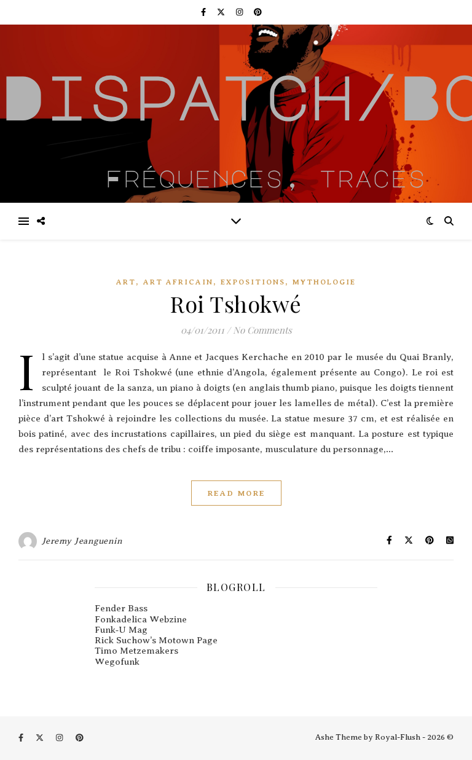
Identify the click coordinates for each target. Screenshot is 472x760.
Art (126, 282)
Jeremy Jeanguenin (82, 541)
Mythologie (324, 282)
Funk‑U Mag (121, 630)
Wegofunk (117, 662)
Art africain (178, 282)
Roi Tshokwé (236, 303)
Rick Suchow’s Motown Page (156, 640)
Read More (236, 493)
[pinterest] (258, 12)
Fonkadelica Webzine (141, 619)
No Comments (262, 330)
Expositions (253, 282)
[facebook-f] (204, 12)
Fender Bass (121, 608)
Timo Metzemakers (136, 651)
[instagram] (240, 12)
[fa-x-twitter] (222, 12)
